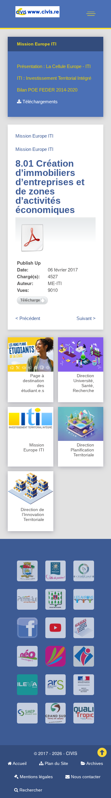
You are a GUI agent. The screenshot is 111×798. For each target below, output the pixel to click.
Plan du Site (55, 763)
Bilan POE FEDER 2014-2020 (47, 89)
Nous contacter (85, 776)
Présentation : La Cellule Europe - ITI (54, 66)
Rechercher (30, 789)
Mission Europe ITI (34, 136)
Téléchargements (39, 101)
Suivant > (86, 318)
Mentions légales (35, 776)
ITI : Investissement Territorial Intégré (54, 78)
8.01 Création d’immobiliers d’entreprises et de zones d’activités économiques (49, 186)
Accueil (19, 763)
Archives (94, 763)
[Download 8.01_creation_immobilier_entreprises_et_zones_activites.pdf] (32, 237)
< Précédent (27, 318)
